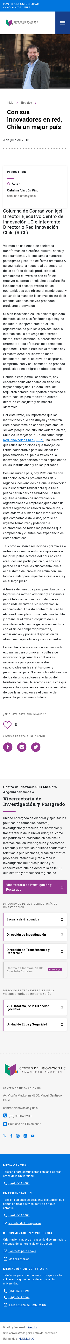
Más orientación (19, 1258)
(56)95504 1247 (19, 1297)
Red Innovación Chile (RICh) (23, 440)
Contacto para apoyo (22, 1251)
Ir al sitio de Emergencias (25, 1223)
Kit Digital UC (26, 1338)
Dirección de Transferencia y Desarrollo (35, 951)
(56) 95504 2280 (20, 1116)
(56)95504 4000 (19, 1183)
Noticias (26, 102)
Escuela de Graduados (35, 919)
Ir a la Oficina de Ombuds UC (27, 1305)
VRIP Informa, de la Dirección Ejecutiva (35, 1007)
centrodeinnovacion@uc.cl (20, 1108)
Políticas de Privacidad (21, 1124)
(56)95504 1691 (19, 1290)
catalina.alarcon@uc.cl (21, 196)
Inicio (10, 102)
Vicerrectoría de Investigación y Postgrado (35, 887)
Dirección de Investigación (35, 934)
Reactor (32, 1327)
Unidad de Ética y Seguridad (35, 1024)
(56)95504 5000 (19, 1215)
